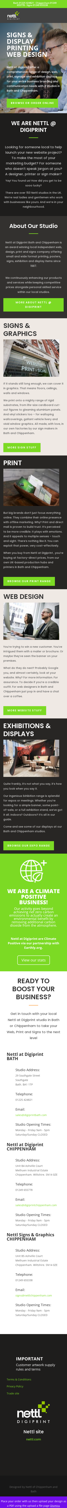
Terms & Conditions (19, 1379)
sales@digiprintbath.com (31, 1115)
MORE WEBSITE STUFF (24, 710)
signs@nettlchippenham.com (33, 1295)
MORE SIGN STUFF (21, 447)
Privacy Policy (15, 1386)
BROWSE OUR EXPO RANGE (28, 845)
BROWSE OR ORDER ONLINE (32, 103)
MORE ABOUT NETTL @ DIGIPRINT (34, 305)
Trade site (13, 1393)
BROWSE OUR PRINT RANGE (29, 581)
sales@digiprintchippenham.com (36, 1205)
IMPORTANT (31, 1360)
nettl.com (33, 1439)
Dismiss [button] (55, 1505)
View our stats (33, 960)
